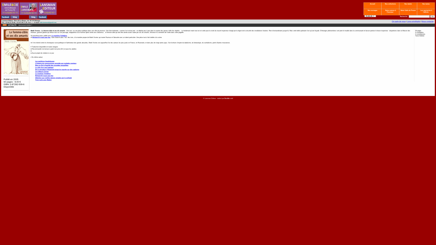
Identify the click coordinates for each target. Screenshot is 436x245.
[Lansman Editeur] (47, 14)
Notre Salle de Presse (408, 10)
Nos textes (426, 4)
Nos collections (390, 4)
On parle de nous (399, 21)
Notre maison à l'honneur (390, 11)
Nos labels (408, 4)
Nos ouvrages (372, 10)
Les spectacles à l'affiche (426, 11)
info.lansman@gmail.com (48, 22)
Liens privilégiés (413, 21)
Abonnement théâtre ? (25, 25)
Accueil (372, 4)
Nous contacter (428, 21)
